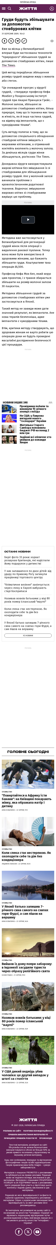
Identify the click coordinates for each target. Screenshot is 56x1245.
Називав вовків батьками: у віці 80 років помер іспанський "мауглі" (27, 600)
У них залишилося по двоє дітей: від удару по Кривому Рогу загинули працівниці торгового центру (27, 574)
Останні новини (17, 551)
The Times (8, 65)
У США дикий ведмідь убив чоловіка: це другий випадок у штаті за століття (25, 1075)
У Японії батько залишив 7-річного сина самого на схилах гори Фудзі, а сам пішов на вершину (28, 626)
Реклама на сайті (12, 1131)
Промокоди (45, 1138)
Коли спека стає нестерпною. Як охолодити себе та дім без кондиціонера (25, 612)
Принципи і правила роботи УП (20, 1138)
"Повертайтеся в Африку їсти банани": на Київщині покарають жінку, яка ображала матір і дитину (27, 800)
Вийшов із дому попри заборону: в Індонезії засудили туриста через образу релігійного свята (27, 967)
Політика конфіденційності (38, 1131)
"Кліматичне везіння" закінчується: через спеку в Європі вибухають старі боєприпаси (27, 588)
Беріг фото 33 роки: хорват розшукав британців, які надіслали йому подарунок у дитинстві (27, 560)
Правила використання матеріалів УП (28, 1134)
